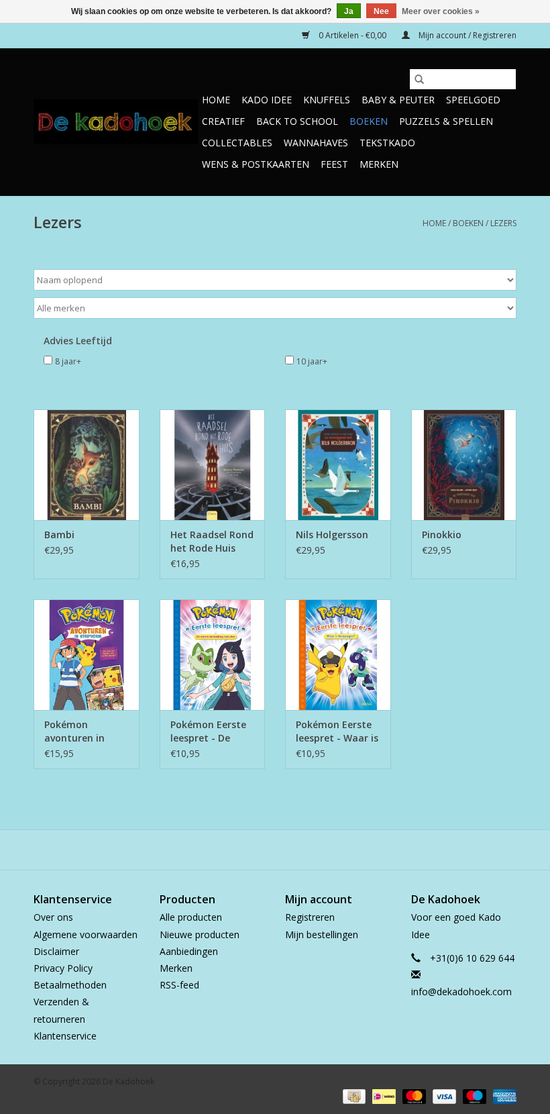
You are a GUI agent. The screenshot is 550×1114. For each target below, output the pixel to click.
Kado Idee (266, 99)
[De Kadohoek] (116, 121)
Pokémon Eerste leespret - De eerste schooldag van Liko (210, 731)
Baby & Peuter (398, 99)
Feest (334, 164)
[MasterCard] (413, 1095)
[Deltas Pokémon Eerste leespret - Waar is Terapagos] (338, 654)
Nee (381, 11)
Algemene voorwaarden (86, 934)
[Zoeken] (419, 79)
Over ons (53, 917)
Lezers (503, 223)
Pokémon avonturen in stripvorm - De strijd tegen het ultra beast (81, 731)
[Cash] (353, 1095)
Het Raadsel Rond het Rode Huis (212, 541)
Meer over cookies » (441, 11)
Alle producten (191, 917)
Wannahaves (316, 142)
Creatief (223, 121)
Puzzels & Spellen (446, 121)
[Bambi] (87, 464)
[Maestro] (473, 1095)
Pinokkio (441, 534)
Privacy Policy (63, 968)
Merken (379, 164)
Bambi (59, 534)
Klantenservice (65, 1035)
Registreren (310, 917)
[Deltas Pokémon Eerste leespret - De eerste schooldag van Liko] (213, 654)
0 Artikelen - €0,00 (352, 35)
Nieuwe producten (199, 934)
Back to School (297, 121)
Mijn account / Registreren (466, 35)
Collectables (237, 142)
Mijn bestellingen (321, 934)
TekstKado (387, 142)
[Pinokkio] (464, 464)
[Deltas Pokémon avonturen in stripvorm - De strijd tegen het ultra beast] (87, 654)
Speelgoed (473, 99)
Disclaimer (56, 951)
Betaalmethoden (70, 984)
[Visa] (443, 1095)
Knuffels (326, 99)
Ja (348, 11)
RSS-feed (179, 984)
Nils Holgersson (332, 534)
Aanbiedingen (189, 951)
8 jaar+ (68, 361)
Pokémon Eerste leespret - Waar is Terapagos (337, 731)
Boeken (368, 121)
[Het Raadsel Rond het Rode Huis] (213, 464)
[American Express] (502, 1095)
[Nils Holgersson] (338, 464)
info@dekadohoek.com (461, 991)
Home (216, 99)
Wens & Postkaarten (255, 164)
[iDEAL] (382, 1095)
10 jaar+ (311, 361)
